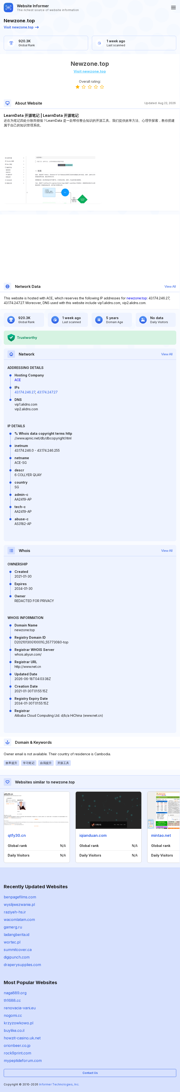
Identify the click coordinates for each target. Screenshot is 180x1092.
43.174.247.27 (47, 392)
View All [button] (170, 286)
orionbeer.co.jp (17, 1045)
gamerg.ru (13, 927)
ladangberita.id (16, 934)
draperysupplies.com (22, 964)
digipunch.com (17, 957)
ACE (18, 380)
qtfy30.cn (17, 835)
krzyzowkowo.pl (18, 1023)
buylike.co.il (14, 1030)
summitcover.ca (18, 949)
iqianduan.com (93, 835)
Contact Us (90, 1073)
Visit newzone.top (19, 27)
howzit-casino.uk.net (22, 1038)
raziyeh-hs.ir (15, 912)
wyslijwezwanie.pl (19, 904)
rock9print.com (17, 1053)
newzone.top (137, 298)
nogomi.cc (13, 1015)
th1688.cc (12, 1000)
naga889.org (15, 992)
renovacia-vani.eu (20, 1008)
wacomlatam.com (19, 919)
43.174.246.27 (25, 392)
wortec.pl (12, 942)
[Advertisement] (90, 142)
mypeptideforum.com (23, 1060)
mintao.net (161, 835)
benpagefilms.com (20, 897)
